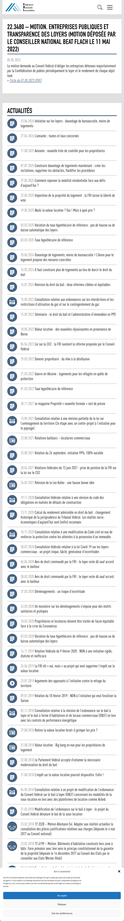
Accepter (62, 895)
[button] (119, 871)
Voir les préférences (62, 913)
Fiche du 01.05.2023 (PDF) (25, 80)
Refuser (62, 904)
